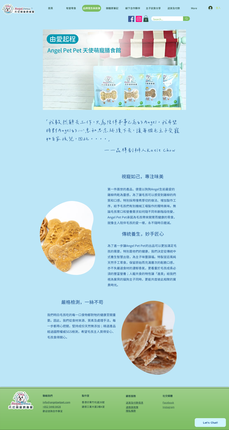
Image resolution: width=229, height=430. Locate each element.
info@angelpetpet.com (56, 402)
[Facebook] (131, 19)
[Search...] (186, 18)
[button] (146, 18)
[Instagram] (139, 19)
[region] (76, 237)
